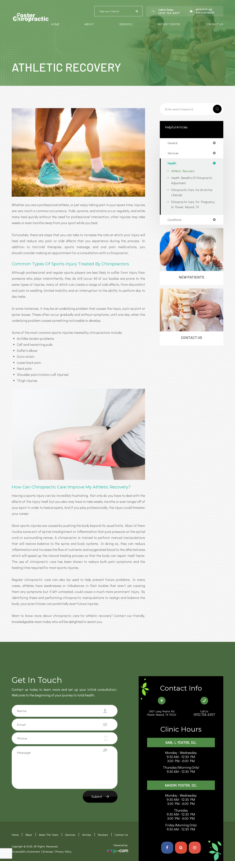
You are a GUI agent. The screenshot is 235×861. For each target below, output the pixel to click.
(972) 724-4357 (169, 13)
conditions (174, 219)
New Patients (191, 277)
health (172, 163)
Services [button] (125, 24)
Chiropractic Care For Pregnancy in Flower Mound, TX (193, 204)
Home (55, 24)
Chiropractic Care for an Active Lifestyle (191, 192)
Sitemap (47, 851)
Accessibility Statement (26, 851)
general (172, 143)
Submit (96, 796)
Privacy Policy (63, 851)
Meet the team (48, 834)
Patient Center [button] (169, 24)
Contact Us (214, 24)
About (28, 834)
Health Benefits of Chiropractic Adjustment (191, 180)
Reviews (103, 834)
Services (70, 834)
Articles (86, 834)
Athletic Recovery (182, 171)
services (173, 153)
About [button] (89, 24)
